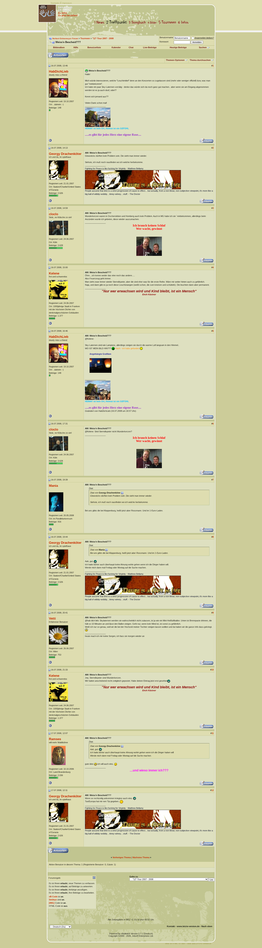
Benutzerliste (94, 47)
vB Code (53, 896)
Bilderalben (59, 47)
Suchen (203, 47)
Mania (53, 486)
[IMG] (51, 903)
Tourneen (168, 22)
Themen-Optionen (175, 60)
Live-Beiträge (150, 47)
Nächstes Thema (141, 857)
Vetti (52, 618)
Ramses (55, 739)
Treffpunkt (117, 22)
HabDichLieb (58, 71)
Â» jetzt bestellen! (68, 15)
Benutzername (166, 37)
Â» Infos (62, 13)
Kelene (54, 273)
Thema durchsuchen (200, 60)
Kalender (116, 47)
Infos (184, 22)
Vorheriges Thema (122, 857)
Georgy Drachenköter (65, 154)
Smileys (53, 899)
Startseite (55, 3)
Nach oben (206, 926)
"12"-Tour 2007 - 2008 (103, 38)
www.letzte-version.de (188, 926)
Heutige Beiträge (178, 47)
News (100, 22)
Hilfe (75, 47)
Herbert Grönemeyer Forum (65, 38)
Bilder (152, 22)
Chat (131, 47)
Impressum (67, 3)
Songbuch (138, 22)
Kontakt (171, 926)
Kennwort (164, 41)
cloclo (53, 214)
